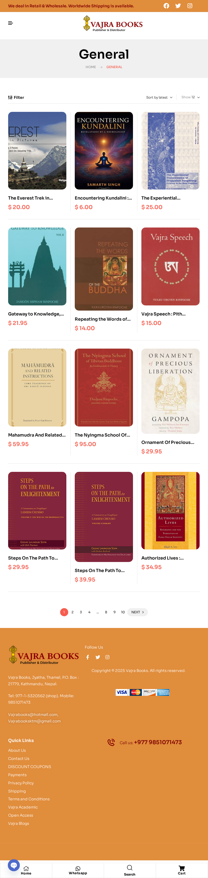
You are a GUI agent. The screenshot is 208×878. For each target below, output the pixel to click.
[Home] (26, 868)
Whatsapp (78, 873)
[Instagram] (189, 5)
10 (123, 612)
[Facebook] (166, 5)
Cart (182, 873)
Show (186, 97)
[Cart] (181, 868)
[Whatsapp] (78, 868)
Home (91, 67)
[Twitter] (178, 5)
